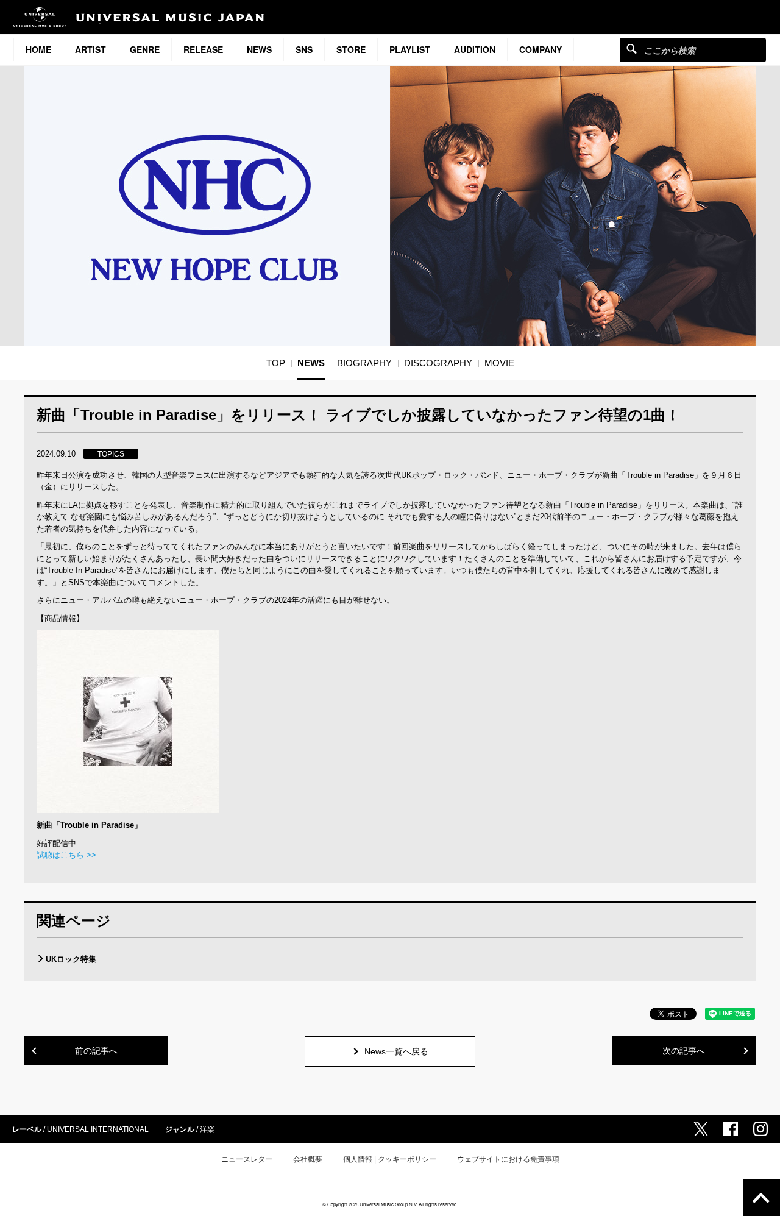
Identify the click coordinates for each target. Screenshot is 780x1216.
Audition (474, 49)
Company (540, 49)
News (259, 49)
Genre (145, 49)
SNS (304, 49)
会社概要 (307, 1159)
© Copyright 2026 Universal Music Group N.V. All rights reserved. (390, 1204)
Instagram (760, 1129)
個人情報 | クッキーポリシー (389, 1159)
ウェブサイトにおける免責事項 (508, 1159)
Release (203, 49)
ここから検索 (631, 48)
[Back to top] (761, 1197)
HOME (38, 49)
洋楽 (207, 1129)
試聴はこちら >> (66, 854)
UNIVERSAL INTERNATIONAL (98, 1129)
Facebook (730, 1129)
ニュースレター (246, 1159)
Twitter (700, 1129)
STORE (351, 49)
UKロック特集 (71, 959)
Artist (90, 49)
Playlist (409, 49)
